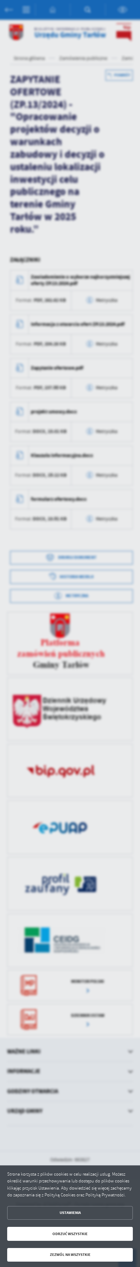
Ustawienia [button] (70, 1212)
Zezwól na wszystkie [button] (70, 1254)
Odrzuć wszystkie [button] (70, 1234)
